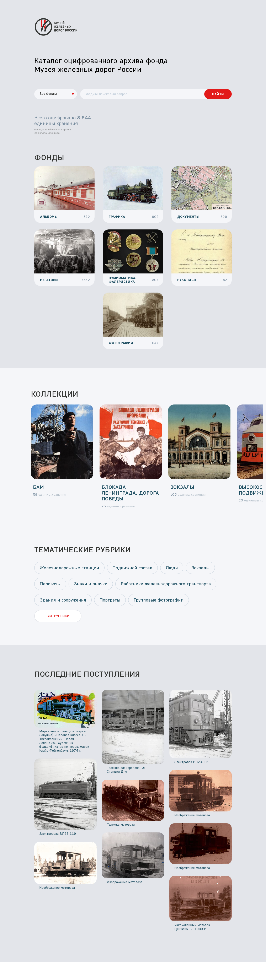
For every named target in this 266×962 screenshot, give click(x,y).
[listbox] (55, 94)
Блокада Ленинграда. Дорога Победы (130, 492)
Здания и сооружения (63, 600)
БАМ (38, 487)
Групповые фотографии (158, 600)
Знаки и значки (90, 583)
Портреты (110, 600)
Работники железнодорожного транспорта (166, 583)
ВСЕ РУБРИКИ (58, 616)
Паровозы (50, 583)
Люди (172, 567)
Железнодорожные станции (69, 567)
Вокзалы (182, 487)
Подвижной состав (132, 567)
